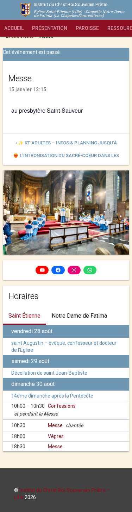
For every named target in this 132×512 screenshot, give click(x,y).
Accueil (14, 28)
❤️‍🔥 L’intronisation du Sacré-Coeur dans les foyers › (66, 157)
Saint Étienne (24, 315)
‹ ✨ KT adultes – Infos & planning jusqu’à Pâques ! (66, 144)
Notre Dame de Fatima (79, 315)
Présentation (49, 28)
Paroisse (87, 28)
